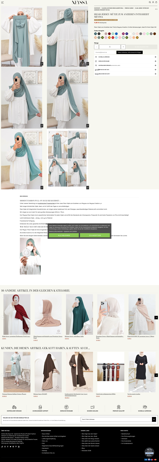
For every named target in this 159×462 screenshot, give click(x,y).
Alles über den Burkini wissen (91, 443)
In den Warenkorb (141, 47)
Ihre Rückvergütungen (128, 436)
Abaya (20, 439)
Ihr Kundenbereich (127, 443)
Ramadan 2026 (86, 450)
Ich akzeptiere (95, 235)
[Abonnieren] (154, 419)
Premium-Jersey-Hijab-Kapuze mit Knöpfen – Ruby (110, 337)
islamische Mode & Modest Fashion (25, 434)
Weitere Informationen (56, 231)
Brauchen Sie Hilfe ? (104, 74)
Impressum (45, 448)
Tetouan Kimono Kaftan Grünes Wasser (14, 394)
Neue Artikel (46, 434)
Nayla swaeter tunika (133, 394)
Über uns (45, 441)
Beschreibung (24, 196)
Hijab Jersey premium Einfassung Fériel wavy (16, 336)
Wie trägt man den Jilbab (89, 436)
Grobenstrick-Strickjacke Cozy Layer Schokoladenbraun (76, 395)
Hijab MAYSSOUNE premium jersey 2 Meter (140, 336)
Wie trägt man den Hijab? (89, 434)
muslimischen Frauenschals (46, 203)
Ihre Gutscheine (126, 441)
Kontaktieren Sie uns (48, 453)
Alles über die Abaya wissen (90, 439)
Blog (83, 448)
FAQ (43, 443)
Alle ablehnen (64, 235)
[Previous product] (156, 9)
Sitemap (44, 450)
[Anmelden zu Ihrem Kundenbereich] (153, 2)
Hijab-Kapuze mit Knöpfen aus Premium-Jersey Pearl (48, 337)
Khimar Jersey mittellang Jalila (74, 336)
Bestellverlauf (125, 434)
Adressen (124, 439)
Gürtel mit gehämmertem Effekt (105, 394)
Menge (96, 43)
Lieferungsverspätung (49, 439)
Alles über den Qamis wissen (90, 446)
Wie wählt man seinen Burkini (91, 441)
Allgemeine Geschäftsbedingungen (53, 446)
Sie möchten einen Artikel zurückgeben (54, 436)
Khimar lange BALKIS (40, 394)
